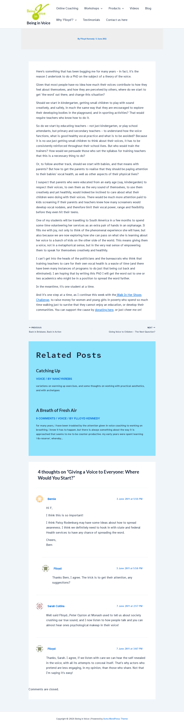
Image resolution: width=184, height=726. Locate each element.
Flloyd (58, 568)
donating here (104, 310)
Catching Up (48, 370)
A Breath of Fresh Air (56, 410)
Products (115, 8)
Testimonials (91, 20)
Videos (134, 8)
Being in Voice (38, 23)
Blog (148, 8)
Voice (40, 378)
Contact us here (116, 20)
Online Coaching (67, 8)
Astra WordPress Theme (115, 718)
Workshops (91, 8)
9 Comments (45, 418)
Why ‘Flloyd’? (64, 20)
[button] (100, 8)
